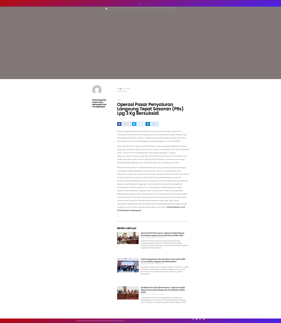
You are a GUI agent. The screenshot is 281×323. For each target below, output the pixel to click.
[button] (124, 124)
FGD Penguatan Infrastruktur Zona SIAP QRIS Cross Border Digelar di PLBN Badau (163, 260)
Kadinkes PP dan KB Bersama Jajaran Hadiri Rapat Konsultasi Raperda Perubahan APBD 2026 (163, 290)
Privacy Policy (129, 320)
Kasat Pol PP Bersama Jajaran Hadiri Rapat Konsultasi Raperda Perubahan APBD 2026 (162, 234)
